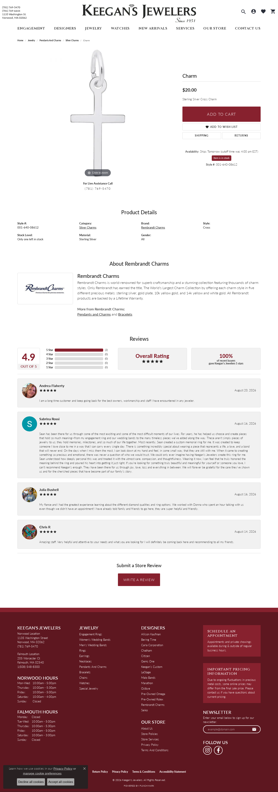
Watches (120, 28)
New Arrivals (153, 28)
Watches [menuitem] (84, 683)
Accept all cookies (60, 782)
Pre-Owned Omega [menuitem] (153, 694)
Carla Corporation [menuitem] (152, 645)
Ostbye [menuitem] (145, 688)
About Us (147, 728)
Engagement (31, 28)
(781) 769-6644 (11, 11)
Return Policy (100, 772)
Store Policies (149, 734)
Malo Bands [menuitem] (148, 677)
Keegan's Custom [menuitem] (151, 667)
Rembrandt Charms (153, 227)
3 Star (49, 359)
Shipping (202, 135)
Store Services (150, 739)
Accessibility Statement (172, 772)
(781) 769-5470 (11, 7)
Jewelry (93, 28)
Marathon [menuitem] (147, 683)
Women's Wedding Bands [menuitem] (95, 639)
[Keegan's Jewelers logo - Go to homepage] (139, 12)
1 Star (49, 367)
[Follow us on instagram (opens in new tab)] (207, 750)
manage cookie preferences (42, 773)
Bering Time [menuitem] (148, 639)
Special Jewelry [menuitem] (88, 688)
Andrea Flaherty (51, 385)
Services (185, 28)
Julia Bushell (49, 489)
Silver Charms (72, 40)
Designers (65, 28)
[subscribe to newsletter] (254, 729)
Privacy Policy (150, 745)
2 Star (49, 363)
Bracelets (125, 314)
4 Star (49, 354)
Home (20, 40)
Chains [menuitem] (83, 677)
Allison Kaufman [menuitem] (151, 634)
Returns (241, 135)
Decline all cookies (31, 782)
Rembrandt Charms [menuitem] (153, 705)
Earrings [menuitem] (84, 656)
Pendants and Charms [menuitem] (93, 667)
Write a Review (139, 579)
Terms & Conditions (143, 772)
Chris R (44, 526)
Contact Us (248, 28)
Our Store (214, 28)
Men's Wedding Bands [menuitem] (93, 645)
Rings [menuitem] (82, 650)
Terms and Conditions (155, 750)
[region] (98, 113)
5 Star (49, 350)
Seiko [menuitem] (144, 710)
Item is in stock (221, 158)
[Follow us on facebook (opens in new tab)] (218, 750)
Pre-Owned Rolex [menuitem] (152, 699)
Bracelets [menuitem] (85, 672)
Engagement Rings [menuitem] (90, 634)
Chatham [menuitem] (146, 650)
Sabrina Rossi (49, 418)
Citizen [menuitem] (145, 656)
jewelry (31, 40)
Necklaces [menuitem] (85, 661)
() (106, 350)
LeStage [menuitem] (146, 672)
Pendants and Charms (50, 40)
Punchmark (147, 785)
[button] (243, 12)
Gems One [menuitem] (147, 661)
